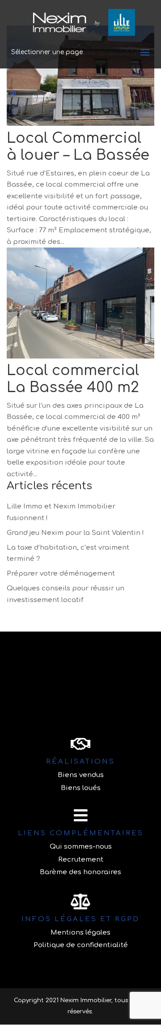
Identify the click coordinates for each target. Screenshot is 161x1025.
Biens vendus (81, 775)
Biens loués (81, 788)
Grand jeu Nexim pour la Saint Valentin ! (75, 533)
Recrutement (80, 859)
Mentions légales (80, 932)
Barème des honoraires (80, 872)
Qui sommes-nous (81, 846)
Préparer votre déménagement (61, 573)
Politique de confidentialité (81, 945)
